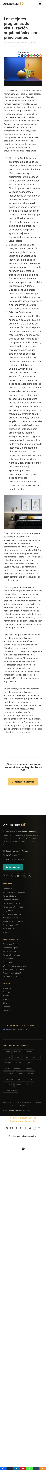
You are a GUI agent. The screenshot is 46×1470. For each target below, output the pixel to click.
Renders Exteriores (10, 896)
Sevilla (7, 1057)
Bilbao (16, 1057)
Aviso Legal (7, 1102)
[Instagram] (34, 55)
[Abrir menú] (40, 4)
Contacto (6, 1010)
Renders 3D (8, 889)
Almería (19, 1085)
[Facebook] (19, 55)
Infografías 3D (8, 910)
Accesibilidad (10, 1106)
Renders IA (7, 962)
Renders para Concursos (13, 907)
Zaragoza (8, 1063)
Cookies (39, 1102)
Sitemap (23, 1106)
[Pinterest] (28, 55)
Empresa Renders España (13, 977)
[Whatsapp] (31, 55)
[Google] (30, 875)
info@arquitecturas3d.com (17, 851)
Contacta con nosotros (23, 782)
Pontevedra (9, 1079)
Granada (29, 1085)
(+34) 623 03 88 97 (14, 855)
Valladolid (8, 1085)
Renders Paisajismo (10, 948)
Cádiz (30, 1079)
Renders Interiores (10, 900)
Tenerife (20, 1074)
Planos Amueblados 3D (12, 973)
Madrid (7, 1052)
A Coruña (29, 1063)
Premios (6, 999)
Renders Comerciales (11, 955)
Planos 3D (7, 932)
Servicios (6, 992)
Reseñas (6, 1007)
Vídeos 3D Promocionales (13, 921)
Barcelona (18, 1052)
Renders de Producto (11, 944)
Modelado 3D (8, 929)
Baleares (29, 1068)
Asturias (31, 1074)
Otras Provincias (11, 1090)
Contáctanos (14, 867)
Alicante (36, 1057)
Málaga (25, 1057)
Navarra (20, 1079)
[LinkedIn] (17, 875)
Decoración (30, 1121)
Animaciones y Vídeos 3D (13, 918)
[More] (40, 55)
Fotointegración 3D (10, 925)
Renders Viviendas (10, 959)
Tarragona (17, 1068)
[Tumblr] (37, 55)
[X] (22, 55)
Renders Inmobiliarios (11, 903)
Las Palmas (9, 1074)
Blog (5, 1003)
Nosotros (6, 996)
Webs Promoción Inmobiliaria (14, 966)
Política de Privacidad (23, 1102)
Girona (7, 1068)
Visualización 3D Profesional (14, 892)
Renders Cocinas (10, 951)
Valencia (29, 1052)
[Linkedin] (25, 55)
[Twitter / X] (11, 875)
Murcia (18, 1063)
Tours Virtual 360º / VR (12, 914)
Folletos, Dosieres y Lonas (13, 969)
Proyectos (7, 988)
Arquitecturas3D (18, 1117)
